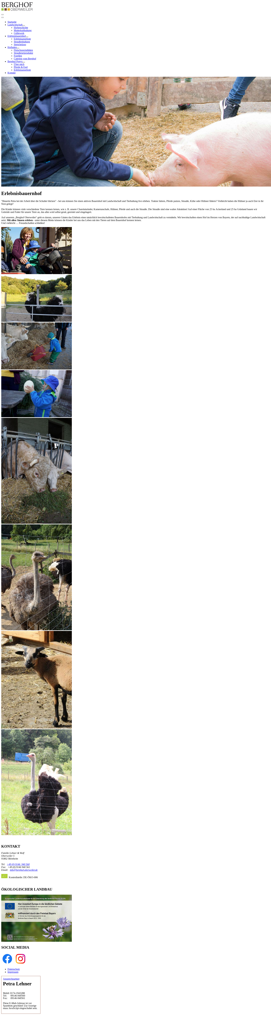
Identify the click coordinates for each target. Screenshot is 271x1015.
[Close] (2, 17)
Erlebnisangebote (22, 38)
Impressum (13, 972)
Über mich (19, 64)
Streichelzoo (20, 44)
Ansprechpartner (11, 979)
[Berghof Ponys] (23, 62)
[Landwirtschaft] (23, 25)
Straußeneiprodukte (23, 53)
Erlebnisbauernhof (17, 36)
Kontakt (12, 72)
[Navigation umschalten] (2, 14)
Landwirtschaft (15, 24)
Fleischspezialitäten (23, 50)
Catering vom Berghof (25, 58)
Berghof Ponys (15, 61)
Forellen (18, 55)
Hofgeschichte (21, 27)
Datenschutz (14, 969)
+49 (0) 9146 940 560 (18, 864)
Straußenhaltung (22, 41)
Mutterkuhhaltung (23, 30)
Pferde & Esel (21, 67)
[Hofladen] (18, 48)
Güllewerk (19, 33)
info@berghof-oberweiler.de (24, 870)
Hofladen (12, 47)
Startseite (12, 22)
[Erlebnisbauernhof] (27, 36)
